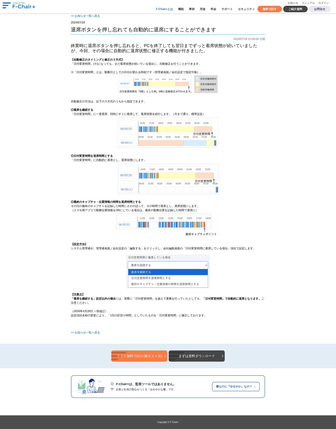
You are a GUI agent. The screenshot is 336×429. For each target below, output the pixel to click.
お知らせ (293, 2)
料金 (213, 9)
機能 (181, 9)
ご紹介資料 (295, 9)
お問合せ (319, 9)
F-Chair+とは (164, 9)
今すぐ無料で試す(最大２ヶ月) (139, 356)
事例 (192, 9)
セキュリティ (246, 9)
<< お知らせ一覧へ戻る (85, 15)
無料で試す (270, 9)
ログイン (323, 2)
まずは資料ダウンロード (196, 356)
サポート (227, 9)
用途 (202, 9)
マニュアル (308, 2)
